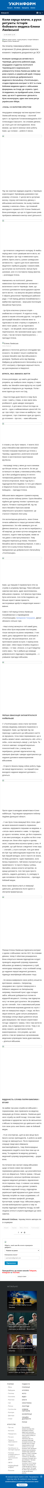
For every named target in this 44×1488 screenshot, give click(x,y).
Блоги (24, 1400)
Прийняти (22, 1485)
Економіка (11, 1396)
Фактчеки (11, 1400)
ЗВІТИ (10, 1462)
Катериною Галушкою (25, 618)
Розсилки (11, 1470)
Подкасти (26, 1384)
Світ (9, 1403)
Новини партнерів (26, 1410)
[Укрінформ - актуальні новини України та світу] (22, 4)
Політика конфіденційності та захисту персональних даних (14, 1456)
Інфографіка (27, 1403)
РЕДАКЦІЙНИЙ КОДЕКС (13, 1466)
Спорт (10, 1418)
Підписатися (11, 1263)
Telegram (32, 1271)
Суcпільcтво (12, 1409)
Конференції (27, 1414)
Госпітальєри (35, 1228)
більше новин (22, 1276)
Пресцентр (25, 8)
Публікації (26, 1387)
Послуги (9, 8)
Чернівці (14, 1228)
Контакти (11, 1430)
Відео (24, 1396)
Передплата (12, 1434)
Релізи (24, 1422)
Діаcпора (11, 1415)
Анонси (32, 8)
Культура (11, 1412)
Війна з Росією (24, 1228)
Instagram (6, 1272)
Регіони (10, 1406)
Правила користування (12, 1441)
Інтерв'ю (25, 1390)
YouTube (16, 1272)
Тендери (11, 1445)
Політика (11, 1393)
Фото (24, 1393)
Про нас (11, 1427)
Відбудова (11, 1390)
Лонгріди (25, 1406)
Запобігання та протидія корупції (14, 1448)
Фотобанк (17, 8)
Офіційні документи (26, 1418)
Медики (6, 1228)
